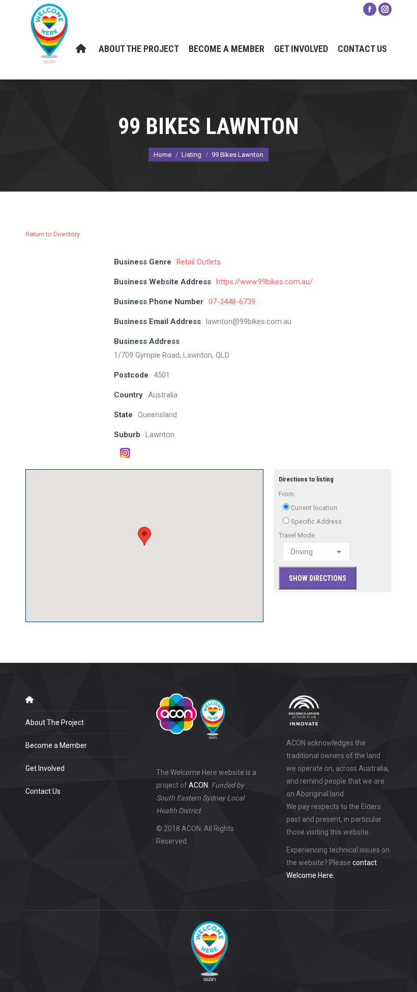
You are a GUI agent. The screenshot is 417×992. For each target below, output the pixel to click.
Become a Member (56, 745)
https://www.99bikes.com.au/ (264, 281)
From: (287, 494)
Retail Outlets (198, 261)
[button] (144, 536)
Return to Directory (52, 234)
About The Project (54, 722)
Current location (313, 508)
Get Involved (45, 768)
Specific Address (315, 521)
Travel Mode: (297, 535)
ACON (198, 785)
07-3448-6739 (231, 301)
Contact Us (43, 791)
